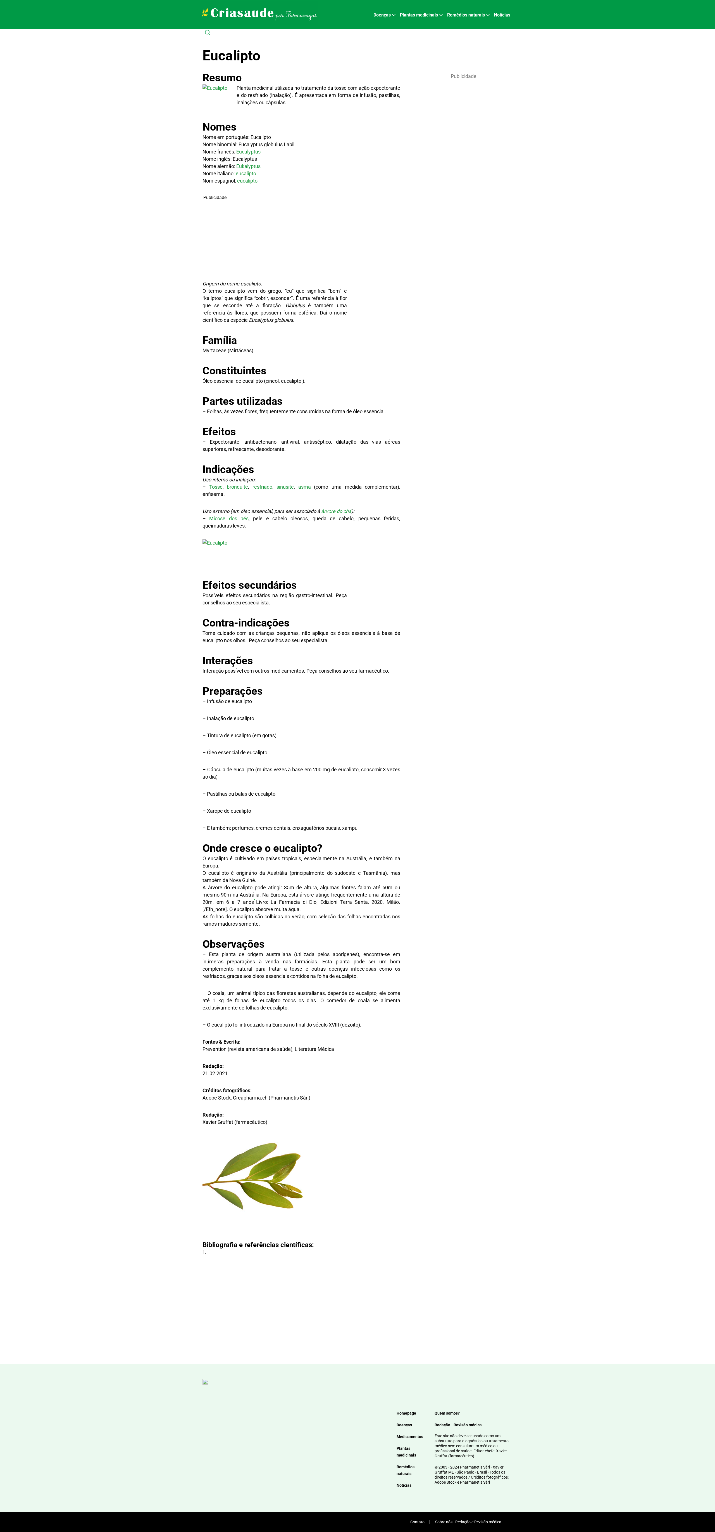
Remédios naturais (466, 15)
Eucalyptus (248, 152)
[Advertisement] (274, 240)
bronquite (237, 487)
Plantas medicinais (419, 15)
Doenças (382, 15)
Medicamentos (410, 1436)
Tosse (216, 487)
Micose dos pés (229, 518)
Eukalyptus (248, 166)
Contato (417, 1522)
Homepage (406, 1413)
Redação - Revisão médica (458, 1425)
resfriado (262, 487)
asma (304, 487)
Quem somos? (447, 1413)
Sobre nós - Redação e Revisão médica (468, 1522)
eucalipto (246, 173)
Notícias (502, 15)
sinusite (285, 487)
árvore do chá (336, 511)
